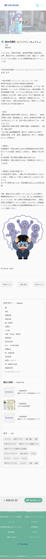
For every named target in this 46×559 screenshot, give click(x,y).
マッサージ (7, 439)
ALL (2, 268)
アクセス (33, 453)
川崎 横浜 (28, 439)
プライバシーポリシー (10, 453)
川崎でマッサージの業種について (29, 444)
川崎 (30, 463)
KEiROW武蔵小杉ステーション (11, 527)
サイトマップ (35, 537)
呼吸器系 (8, 315)
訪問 (36, 439)
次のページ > (39, 284)
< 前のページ (7, 284)
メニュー (16, 458)
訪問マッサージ (10, 360)
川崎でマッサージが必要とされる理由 (15, 449)
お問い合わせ (24, 453)
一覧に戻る (23, 284)
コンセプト (23, 463)
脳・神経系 (10, 268)
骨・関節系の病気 (11, 364)
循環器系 (8, 338)
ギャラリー (7, 458)
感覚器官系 (9, 368)
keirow (36, 463)
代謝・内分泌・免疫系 (12, 334)
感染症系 (8, 319)
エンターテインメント (12, 371)
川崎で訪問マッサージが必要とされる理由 (11, 517)
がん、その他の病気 (12, 345)
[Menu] (42, 5)
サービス (24, 458)
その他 (7, 330)
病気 (5, 268)
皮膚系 (7, 326)
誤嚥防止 (8, 349)
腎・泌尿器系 (9, 353)
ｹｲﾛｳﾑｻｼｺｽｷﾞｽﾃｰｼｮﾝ (10, 444)
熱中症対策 (9, 341)
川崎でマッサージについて (34, 517)
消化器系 (8, 356)
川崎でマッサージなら (10, 463)
